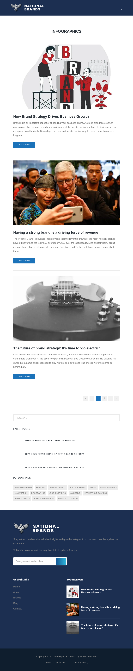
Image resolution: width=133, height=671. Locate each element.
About (16, 592)
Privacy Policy (80, 662)
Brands (17, 598)
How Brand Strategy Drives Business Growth (51, 116)
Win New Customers (68, 498)
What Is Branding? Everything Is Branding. (50, 440)
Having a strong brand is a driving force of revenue (55, 232)
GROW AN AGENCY (108, 488)
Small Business (22, 498)
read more (24, 145)
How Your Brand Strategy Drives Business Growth (56, 454)
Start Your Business (44, 498)
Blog (15, 603)
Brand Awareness (23, 488)
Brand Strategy (58, 488)
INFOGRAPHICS (38, 493)
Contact (17, 609)
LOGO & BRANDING (57, 493)
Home (16, 587)
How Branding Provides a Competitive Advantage (54, 467)
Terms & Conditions (55, 662)
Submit (61, 561)
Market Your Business (96, 493)
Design (93, 488)
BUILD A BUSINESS (77, 488)
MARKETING (75, 493)
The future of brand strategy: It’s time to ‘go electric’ (56, 348)
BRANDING (41, 488)
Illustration (21, 493)
